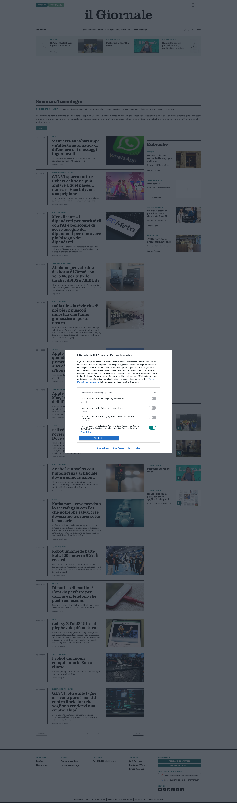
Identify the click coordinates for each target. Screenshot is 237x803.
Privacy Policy (134, 448)
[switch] (152, 398)
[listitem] (118, 392)
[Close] (166, 355)
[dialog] (118, 401)
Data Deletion (103, 448)
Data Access (118, 448)
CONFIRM (99, 438)
